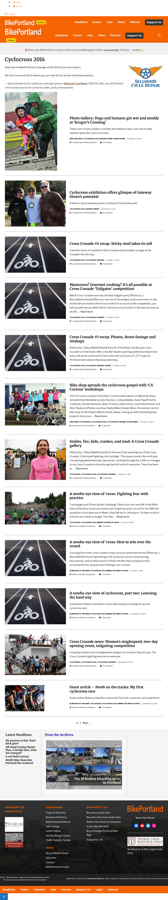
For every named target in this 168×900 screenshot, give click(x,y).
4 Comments (107, 142)
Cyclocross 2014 (91, 138)
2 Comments (107, 478)
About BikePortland (57, 853)
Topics (24, 889)
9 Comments (106, 526)
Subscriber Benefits (97, 826)
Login (18, 2)
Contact (19, 6)
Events (97, 22)
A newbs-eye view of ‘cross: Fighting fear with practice (109, 496)
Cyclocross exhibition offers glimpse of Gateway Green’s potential (111, 194)
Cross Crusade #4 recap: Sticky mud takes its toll (111, 243)
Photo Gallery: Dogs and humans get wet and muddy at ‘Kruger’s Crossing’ (114, 120)
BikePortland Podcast (58, 821)
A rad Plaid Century (17, 756)
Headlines (81, 22)
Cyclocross (85, 422)
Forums (66, 889)
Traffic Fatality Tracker (58, 840)
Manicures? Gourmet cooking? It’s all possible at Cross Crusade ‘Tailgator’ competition (111, 286)
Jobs (110, 22)
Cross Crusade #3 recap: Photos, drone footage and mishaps (113, 339)
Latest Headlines (19, 735)
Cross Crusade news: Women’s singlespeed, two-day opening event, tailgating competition (114, 643)
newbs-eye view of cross (108, 522)
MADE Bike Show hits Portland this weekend (19, 761)
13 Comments (107, 707)
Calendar (39, 889)
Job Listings (52, 826)
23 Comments (108, 213)
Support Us (154, 22)
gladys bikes (132, 422)
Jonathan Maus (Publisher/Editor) (84, 142)
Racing (108, 365)
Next (87, 722)
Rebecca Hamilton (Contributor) (83, 526)
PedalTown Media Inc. (96, 879)
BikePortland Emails (57, 866)
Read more (87, 311)
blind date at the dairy (80, 570)
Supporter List (94, 839)
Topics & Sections (56, 812)
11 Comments (108, 666)
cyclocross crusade (94, 260)
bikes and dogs (76, 138)
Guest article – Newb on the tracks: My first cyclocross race (106, 689)
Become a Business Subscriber (103, 817)
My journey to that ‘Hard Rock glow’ (20, 742)
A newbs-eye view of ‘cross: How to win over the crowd (110, 544)
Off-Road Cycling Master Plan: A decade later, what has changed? (21, 749)
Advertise (51, 857)
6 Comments (106, 617)
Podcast (135, 22)
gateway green (92, 209)
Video (121, 22)
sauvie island (119, 138)
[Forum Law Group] (14, 831)
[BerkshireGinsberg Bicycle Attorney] (14, 846)
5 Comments (107, 321)
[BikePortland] (23, 32)
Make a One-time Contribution (103, 821)
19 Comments (108, 264)
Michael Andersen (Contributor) (83, 425)
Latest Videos (53, 831)
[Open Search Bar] (10, 14)
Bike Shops (74, 422)
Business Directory (56, 817)
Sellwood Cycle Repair (75, 83)
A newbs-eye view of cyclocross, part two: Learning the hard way (113, 595)
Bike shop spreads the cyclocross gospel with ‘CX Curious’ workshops (111, 387)
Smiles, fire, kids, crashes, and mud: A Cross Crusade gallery (114, 443)
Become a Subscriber (98, 812)
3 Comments (106, 425)
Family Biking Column (58, 835)
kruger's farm (105, 138)
